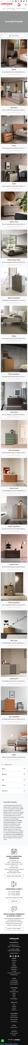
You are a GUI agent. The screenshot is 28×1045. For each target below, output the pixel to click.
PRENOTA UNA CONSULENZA (14, 876)
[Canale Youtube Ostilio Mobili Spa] (24, 1)
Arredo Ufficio (14, 1027)
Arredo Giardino (14, 1033)
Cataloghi (14, 965)
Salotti (14, 995)
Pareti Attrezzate (14, 991)
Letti (14, 1004)
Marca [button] (3, 768)
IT (7, 1)
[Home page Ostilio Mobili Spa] (6, 4)
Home (4, 8)
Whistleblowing (14, 974)
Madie (14, 993)
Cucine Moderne (14, 982)
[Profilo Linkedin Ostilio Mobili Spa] (21, 1)
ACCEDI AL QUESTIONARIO (14, 928)
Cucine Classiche (14, 984)
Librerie (14, 989)
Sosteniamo (14, 969)
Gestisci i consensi (13, 1044)
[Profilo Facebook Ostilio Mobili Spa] (16, 1)
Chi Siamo (14, 960)
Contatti (14, 971)
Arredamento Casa (11, 8)
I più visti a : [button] (5, 790)
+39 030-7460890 (15, 949)
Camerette (14, 1009)
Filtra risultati (15, 35)
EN (10, 1)
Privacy (2, 1044)
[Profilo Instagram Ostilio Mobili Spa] (18, 1)
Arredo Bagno (14, 998)
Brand (14, 964)
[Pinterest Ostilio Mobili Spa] (26, 1)
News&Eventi (14, 967)
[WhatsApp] (2, 1040)
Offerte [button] (4, 785)
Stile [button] (3, 779)
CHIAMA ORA (14, 901)
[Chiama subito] (13, 1)
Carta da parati (14, 1019)
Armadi (14, 1008)
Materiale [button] (4, 774)
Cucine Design (14, 980)
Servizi (14, 962)
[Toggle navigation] (26, 4)
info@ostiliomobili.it (15, 950)
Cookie (6, 1044)
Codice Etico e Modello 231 (14, 973)
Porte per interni (14, 1017)
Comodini (18, 8)
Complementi (14, 1021)
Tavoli (14, 997)
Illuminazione (14, 1015)
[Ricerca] (1, 1)
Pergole (14, 1035)
